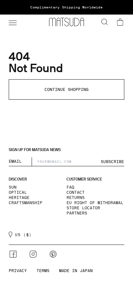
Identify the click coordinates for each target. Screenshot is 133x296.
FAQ (70, 187)
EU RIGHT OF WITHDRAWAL (94, 203)
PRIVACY (18, 271)
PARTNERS (76, 213)
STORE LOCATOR (83, 208)
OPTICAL (18, 192)
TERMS (42, 271)
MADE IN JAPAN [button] (76, 271)
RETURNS (75, 197)
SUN (12, 187)
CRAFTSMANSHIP (25, 203)
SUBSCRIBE (112, 161)
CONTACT (75, 192)
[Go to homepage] (66, 22)
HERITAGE (19, 197)
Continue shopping (66, 89)
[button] (11, 22)
